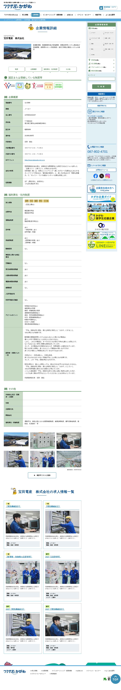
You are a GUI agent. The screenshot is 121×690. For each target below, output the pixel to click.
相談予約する (101, 105)
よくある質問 (110, 15)
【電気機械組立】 (52, 506)
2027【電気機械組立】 (15, 609)
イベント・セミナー (84, 15)
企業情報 (36, 15)
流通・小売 (107, 38)
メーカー (93, 32)
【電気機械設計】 (13, 506)
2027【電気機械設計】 (55, 609)
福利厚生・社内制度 (50, 69)
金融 (92, 43)
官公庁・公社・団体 (108, 44)
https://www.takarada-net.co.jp (35, 160)
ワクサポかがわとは (11, 15)
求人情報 (25, 15)
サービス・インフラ (108, 33)
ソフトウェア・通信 (95, 39)
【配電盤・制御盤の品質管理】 (19, 557)
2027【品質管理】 (53, 557)
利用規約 (54, 673)
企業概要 (34, 69)
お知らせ (70, 15)
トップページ (8, 20)
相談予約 (98, 15)
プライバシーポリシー (39, 673)
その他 (68, 69)
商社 (92, 49)
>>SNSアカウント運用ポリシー (101, 180)
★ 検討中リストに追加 (42, 475)
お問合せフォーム (102, 170)
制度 (16, 69)
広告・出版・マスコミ (108, 50)
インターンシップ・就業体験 (53, 15)
